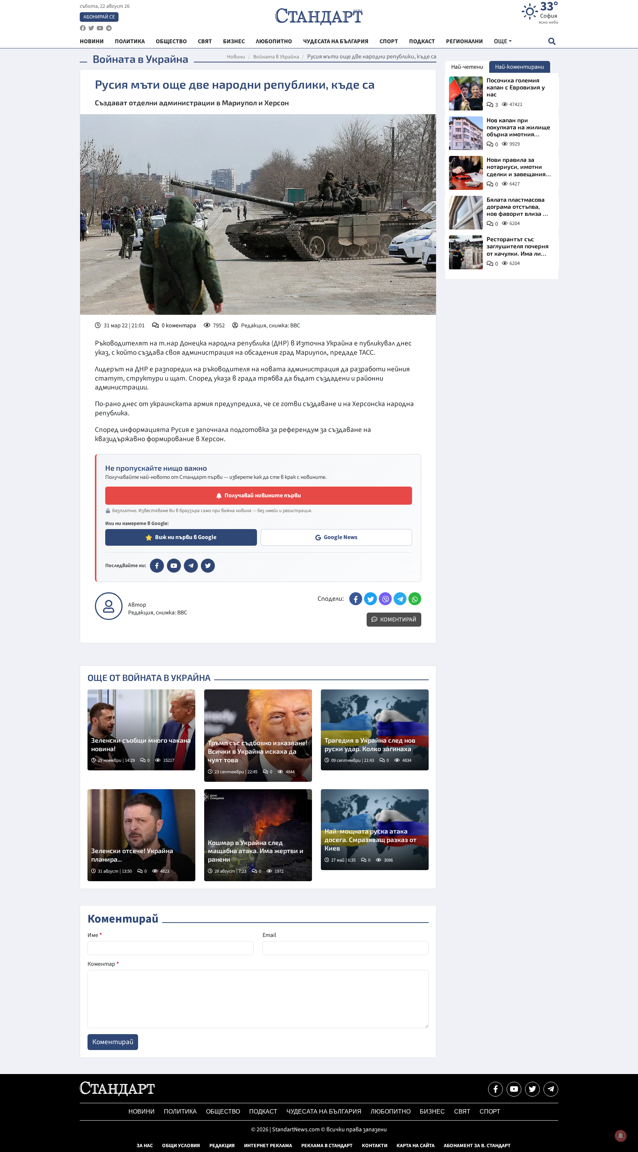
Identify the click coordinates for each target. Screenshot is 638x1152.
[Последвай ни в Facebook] (495, 1089)
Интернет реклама (268, 1145)
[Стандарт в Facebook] (157, 566)
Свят (462, 1111)
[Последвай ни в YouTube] (514, 1089)
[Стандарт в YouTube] (174, 566)
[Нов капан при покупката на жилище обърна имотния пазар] (466, 133)
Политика (180, 1111)
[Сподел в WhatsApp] (414, 598)
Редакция (222, 1145)
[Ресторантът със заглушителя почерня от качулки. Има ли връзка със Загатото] (466, 252)
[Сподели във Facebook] (355, 598)
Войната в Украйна (276, 57)
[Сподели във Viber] (385, 598)
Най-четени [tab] (467, 67)
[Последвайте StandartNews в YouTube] (100, 28)
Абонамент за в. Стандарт (477, 1145)
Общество (223, 1111)
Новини (236, 57)
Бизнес (432, 1111)
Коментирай (397, 620)
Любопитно (391, 1111)
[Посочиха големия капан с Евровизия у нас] (466, 93)
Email (269, 935)
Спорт (490, 1111)
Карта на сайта (416, 1145)
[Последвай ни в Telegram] (550, 1089)
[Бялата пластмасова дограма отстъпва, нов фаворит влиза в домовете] (466, 213)
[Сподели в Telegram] (400, 598)
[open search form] (552, 41)
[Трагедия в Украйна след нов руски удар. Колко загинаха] (375, 729)
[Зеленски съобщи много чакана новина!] (141, 729)
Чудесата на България (324, 1111)
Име (95, 935)
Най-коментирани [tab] (519, 67)
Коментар (103, 964)
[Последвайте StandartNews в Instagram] (91, 28)
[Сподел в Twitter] (370, 598)
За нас (145, 1145)
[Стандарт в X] (208, 566)
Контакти (374, 1145)
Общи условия (181, 1145)
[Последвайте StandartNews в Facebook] (83, 28)
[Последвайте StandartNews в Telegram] (109, 28)
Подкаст (263, 1111)
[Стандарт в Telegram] (191, 566)
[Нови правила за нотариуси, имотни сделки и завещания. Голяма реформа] (466, 173)
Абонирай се (99, 17)
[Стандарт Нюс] (117, 1094)
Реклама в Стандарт (327, 1145)
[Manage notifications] (621, 1136)
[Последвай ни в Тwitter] (532, 1089)
